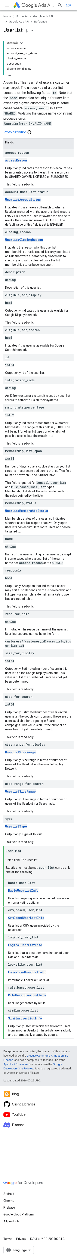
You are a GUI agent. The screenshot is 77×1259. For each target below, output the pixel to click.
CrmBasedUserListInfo (26, 918)
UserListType (16, 826)
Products (22, 16)
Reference (40, 21)
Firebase (9, 1207)
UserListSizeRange (20, 752)
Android (8, 1194)
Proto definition (15, 132)
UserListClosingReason (24, 240)
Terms (7, 1239)
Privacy (21, 1239)
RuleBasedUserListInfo (27, 995)
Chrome (8, 1200)
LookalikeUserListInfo (27, 972)
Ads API (46, 5)
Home (7, 16)
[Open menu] (7, 5)
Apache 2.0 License (15, 1064)
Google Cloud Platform (18, 1214)
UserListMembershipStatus (26, 511)
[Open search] (59, 5)
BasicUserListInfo (23, 890)
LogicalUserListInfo (25, 945)
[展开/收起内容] (21, 43)
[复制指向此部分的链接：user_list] (25, 851)
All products (11, 1221)
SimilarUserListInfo (25, 1018)
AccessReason (16, 160)
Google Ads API (43, 16)
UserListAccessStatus (23, 200)
